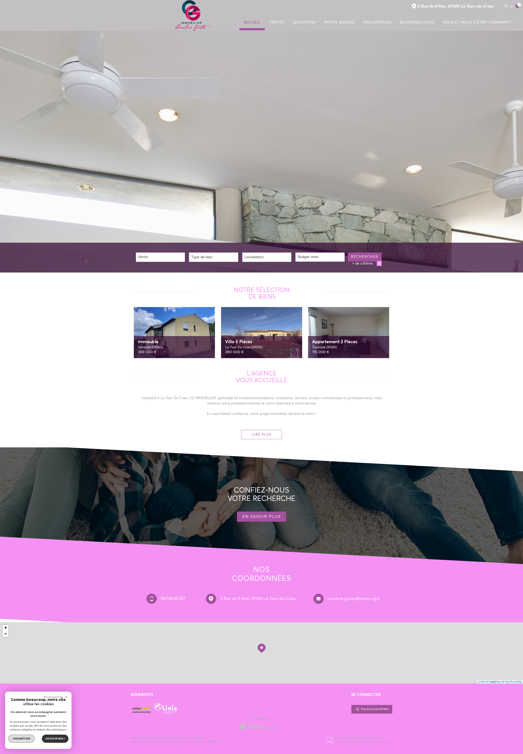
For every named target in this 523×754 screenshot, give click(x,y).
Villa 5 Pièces (244, 344)
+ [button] (5, 627)
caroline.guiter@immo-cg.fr (354, 599)
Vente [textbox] (143, 257)
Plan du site (138, 742)
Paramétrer (21, 738)
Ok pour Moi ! (55, 738)
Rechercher (364, 257)
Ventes (276, 22)
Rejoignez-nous (417, 22)
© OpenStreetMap (512, 682)
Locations (304, 22)
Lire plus (261, 434)
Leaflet (481, 682)
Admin (198, 742)
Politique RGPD (212, 742)
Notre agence (339, 22)
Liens (190, 742)
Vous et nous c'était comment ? (478, 22)
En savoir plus (261, 517)
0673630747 (173, 598)
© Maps (494, 682)
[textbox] (213, 257)
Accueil (252, 22)
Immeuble (150, 344)
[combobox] (160, 257)
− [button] (5, 633)
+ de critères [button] (362, 263)
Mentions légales (156, 742)
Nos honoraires (177, 742)
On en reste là (53, 697)
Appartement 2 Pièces (334, 344)
